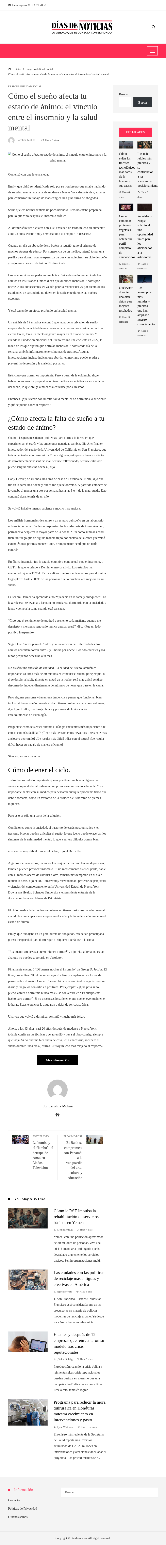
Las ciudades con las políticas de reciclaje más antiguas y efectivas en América (79, 1278)
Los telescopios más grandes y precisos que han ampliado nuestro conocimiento (146, 306)
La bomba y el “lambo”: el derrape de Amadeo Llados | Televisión (43, 1152)
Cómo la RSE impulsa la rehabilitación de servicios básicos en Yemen (76, 1216)
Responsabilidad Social (25, 86)
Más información (57, 1060)
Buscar (124, 94)
